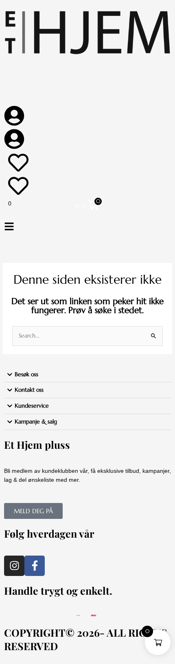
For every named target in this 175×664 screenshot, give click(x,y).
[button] (87, 227)
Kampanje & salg (36, 421)
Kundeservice (32, 405)
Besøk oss (26, 374)
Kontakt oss (29, 389)
